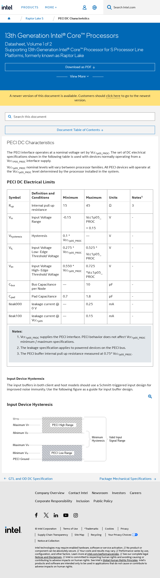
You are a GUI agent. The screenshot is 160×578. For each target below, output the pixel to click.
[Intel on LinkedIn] (56, 516)
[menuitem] (9, 18)
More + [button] (51, 7)
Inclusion (82, 501)
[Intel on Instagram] (76, 516)
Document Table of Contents (78, 130)
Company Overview (49, 493)
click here (113, 96)
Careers (135, 493)
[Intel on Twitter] (46, 516)
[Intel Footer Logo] (13, 529)
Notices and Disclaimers (48, 557)
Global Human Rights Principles (120, 560)
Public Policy (103, 501)
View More (78, 76)
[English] (94, 7)
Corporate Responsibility (53, 501)
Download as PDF (78, 67)
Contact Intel (78, 493)
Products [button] (29, 7)
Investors (119, 493)
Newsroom (100, 493)
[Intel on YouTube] (66, 516)
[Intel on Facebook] (36, 516)
